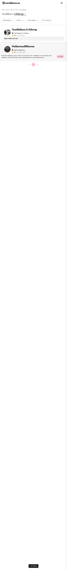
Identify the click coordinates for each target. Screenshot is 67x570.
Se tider (60, 56)
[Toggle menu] (61, 3)
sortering (23, 9)
